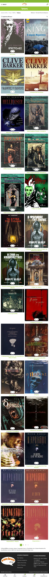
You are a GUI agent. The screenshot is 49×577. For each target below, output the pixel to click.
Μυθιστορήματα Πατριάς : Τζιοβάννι (13, 212)
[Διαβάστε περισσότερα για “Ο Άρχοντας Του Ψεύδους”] (35, 427)
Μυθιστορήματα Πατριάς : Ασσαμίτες (36, 131)
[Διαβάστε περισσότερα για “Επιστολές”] (11, 51)
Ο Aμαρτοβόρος (13, 468)
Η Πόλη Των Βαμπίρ (36, 208)
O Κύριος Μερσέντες (36, 55)
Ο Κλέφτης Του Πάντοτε (13, 94)
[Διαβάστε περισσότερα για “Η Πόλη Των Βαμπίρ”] (35, 206)
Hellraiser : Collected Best (12, 132)
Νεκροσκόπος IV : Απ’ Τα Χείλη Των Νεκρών (12, 504)
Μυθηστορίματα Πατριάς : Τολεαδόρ (13, 168)
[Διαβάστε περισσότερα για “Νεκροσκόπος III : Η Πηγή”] (35, 501)
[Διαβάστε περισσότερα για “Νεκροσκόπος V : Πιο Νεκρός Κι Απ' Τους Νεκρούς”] (35, 463)
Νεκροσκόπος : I (36, 541)
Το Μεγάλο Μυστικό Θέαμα (36, 92)
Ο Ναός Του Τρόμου (36, 287)
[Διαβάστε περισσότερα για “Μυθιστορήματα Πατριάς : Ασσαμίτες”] (35, 128)
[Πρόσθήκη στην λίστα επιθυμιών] (14, 51)
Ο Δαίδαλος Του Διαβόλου (12, 431)
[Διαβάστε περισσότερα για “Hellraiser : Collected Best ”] (11, 129)
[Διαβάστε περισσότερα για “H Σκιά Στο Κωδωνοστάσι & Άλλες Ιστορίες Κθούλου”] (11, 283)
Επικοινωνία (20, 567)
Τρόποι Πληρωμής (21, 565)
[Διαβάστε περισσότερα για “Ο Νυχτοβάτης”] (11, 392)
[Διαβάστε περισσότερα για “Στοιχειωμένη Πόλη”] (11, 310)
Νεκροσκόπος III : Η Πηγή (36, 504)
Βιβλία (14, 12)
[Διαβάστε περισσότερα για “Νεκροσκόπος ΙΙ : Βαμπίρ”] (11, 538)
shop (10, 12)
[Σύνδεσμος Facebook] (24, 1)
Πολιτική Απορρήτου (22, 560)
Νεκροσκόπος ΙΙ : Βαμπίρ (13, 541)
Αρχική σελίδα (4, 12)
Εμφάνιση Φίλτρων (7, 16)
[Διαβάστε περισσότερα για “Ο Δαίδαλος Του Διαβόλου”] (11, 428)
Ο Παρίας (36, 394)
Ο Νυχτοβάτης (12, 395)
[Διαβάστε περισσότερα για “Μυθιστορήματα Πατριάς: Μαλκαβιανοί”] (35, 170)
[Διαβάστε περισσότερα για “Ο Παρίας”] (35, 392)
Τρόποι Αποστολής (21, 562)
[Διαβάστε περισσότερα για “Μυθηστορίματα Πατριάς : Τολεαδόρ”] (11, 166)
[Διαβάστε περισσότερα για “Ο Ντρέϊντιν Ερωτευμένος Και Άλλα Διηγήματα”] (35, 355)
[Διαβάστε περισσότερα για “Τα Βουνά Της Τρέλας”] (11, 246)
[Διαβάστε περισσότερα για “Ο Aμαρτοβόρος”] (11, 465)
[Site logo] (24, 4)
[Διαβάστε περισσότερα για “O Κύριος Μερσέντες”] (35, 53)
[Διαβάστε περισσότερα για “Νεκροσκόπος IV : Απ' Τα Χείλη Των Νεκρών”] (11, 501)
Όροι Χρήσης (20, 557)
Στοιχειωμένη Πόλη (12, 313)
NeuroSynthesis (44, 572)
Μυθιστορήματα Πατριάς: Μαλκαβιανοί (36, 172)
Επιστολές (12, 54)
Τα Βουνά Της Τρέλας (12, 248)
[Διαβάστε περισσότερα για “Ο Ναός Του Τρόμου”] (35, 284)
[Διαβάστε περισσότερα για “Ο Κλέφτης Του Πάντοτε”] (11, 92)
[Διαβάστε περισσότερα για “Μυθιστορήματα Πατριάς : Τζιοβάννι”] (11, 210)
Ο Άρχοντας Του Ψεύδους (36, 430)
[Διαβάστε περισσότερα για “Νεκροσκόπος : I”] (35, 538)
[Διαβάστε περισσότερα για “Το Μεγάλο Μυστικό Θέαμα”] (35, 89)
